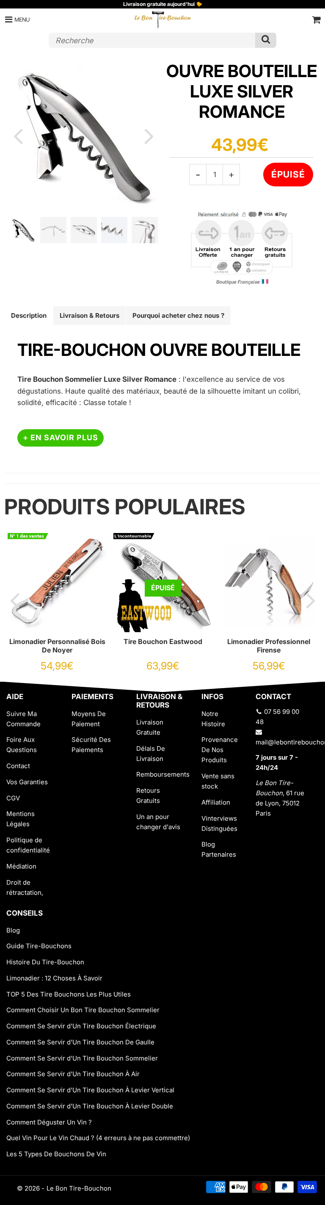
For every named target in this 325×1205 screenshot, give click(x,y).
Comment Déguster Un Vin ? (49, 1122)
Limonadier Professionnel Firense (268, 645)
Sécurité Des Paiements (91, 745)
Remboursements (162, 774)
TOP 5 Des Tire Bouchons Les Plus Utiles (68, 994)
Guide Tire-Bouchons (39, 946)
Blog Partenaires (218, 849)
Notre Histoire (213, 719)
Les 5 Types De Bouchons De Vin (56, 1154)
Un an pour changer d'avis (158, 822)
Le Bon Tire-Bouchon (79, 1188)
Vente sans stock (217, 781)
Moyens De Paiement (89, 719)
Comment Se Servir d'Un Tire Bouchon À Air (73, 1074)
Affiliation (215, 802)
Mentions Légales (20, 819)
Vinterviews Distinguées (219, 823)
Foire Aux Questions (21, 745)
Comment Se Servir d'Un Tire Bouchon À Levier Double (89, 1106)
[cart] (316, 19)
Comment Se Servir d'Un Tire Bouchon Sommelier (82, 1058)
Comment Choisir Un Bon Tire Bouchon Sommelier (83, 1010)
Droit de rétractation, (24, 887)
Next (149, 135)
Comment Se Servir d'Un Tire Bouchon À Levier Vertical (90, 1090)
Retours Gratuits (148, 795)
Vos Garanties (27, 782)
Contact (18, 766)
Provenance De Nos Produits (219, 750)
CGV (13, 798)
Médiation (21, 866)
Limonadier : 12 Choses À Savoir (54, 978)
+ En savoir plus (60, 437)
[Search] (265, 40)
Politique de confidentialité (28, 845)
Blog (13, 930)
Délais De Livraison (150, 753)
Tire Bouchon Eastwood (163, 641)
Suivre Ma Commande (23, 719)
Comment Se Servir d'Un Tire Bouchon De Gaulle (80, 1042)
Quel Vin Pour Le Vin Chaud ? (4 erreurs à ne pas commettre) (98, 1138)
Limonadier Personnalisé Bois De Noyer (57, 645)
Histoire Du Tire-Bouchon (45, 962)
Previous (18, 135)
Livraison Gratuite (149, 727)
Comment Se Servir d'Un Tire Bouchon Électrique (81, 1026)
